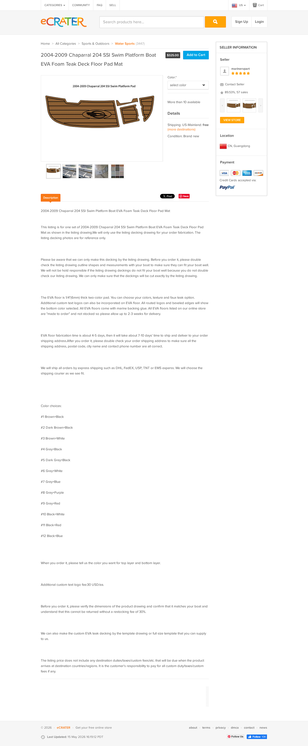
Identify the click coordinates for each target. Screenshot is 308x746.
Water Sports (125, 44)
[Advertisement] (123, 696)
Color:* (172, 77)
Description (50, 198)
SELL (112, 5)
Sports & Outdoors (95, 44)
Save (186, 196)
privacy (221, 728)
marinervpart (240, 69)
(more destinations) (181, 129)
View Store (232, 120)
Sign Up (241, 22)
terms (206, 728)
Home (45, 44)
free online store (100, 728)
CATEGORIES (53, 5)
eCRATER (63, 728)
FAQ (99, 5)
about (193, 728)
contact (249, 728)
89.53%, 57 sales (236, 92)
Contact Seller (234, 84)
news (263, 728)
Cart (260, 5)
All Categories (65, 44)
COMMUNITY (81, 5)
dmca (235, 728)
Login (259, 22)
